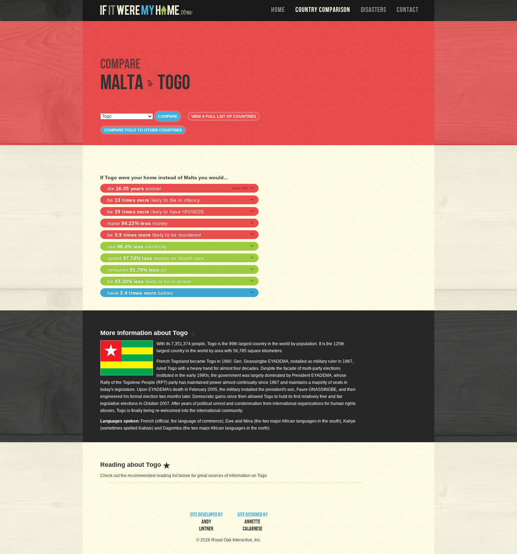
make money (137, 223)
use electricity (137, 246)
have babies (140, 293)
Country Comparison (322, 10)
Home (278, 10)
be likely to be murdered (154, 235)
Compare (167, 116)
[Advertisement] (260, 38)
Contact (408, 10)
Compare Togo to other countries (143, 130)
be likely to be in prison (149, 281)
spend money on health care (155, 258)
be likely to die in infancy (153, 200)
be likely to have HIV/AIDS (155, 211)
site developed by (206, 522)
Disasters (373, 10)
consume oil (136, 269)
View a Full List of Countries (223, 116)
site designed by (252, 522)
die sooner (134, 188)
